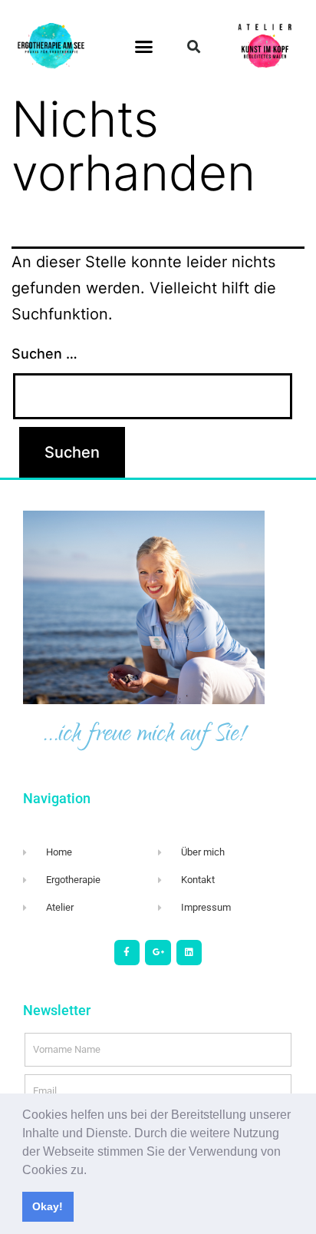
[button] (92, 1171)
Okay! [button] (47, 1206)
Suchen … (44, 354)
